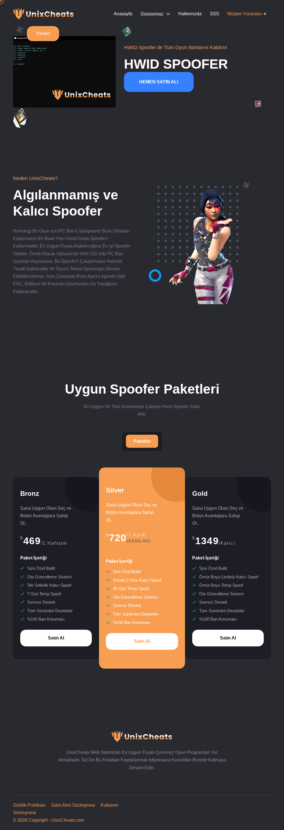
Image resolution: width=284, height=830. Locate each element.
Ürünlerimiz (152, 14)
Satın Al (56, 638)
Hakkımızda (190, 13)
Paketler (142, 441)
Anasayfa (123, 13)
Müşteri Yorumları (247, 13)
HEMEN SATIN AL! (158, 81)
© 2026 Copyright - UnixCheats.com (48, 820)
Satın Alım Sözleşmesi (71, 805)
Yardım (43, 33)
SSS (214, 13)
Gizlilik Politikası (29, 805)
